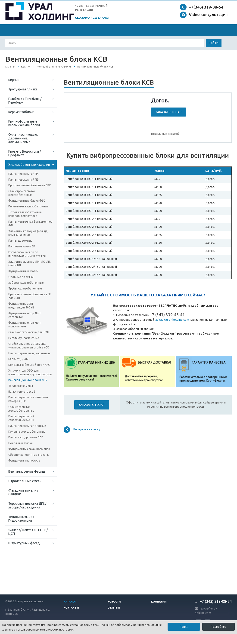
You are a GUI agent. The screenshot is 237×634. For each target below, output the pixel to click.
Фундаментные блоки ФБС (26, 200)
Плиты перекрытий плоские (27, 425)
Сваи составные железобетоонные (21, 408)
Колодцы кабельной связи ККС (29, 364)
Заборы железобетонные (26, 282)
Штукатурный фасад (24, 543)
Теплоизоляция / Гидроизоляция (21, 518)
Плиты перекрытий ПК (23, 173)
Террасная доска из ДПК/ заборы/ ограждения (27, 505)
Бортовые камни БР (21, 246)
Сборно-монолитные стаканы (28, 454)
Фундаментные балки (23, 271)
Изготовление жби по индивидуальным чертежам (27, 254)
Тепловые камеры (20, 385)
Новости (114, 601)
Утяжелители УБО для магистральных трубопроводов (30, 372)
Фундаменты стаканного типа (29, 448)
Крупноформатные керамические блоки (24, 123)
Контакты (71, 607)
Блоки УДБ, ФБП (19, 358)
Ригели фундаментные (23, 337)
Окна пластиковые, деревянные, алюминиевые (23, 138)
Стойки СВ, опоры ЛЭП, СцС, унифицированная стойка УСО (28, 345)
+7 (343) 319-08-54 (215, 601)
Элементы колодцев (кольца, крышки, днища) (28, 233)
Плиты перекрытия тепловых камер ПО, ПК (28, 399)
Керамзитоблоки (21, 112)
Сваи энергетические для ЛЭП (28, 332)
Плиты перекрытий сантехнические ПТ (21, 418)
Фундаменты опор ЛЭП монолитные (24, 324)
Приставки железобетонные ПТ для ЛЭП (30, 296)
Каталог (70, 601)
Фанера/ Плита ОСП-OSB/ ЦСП (28, 532)
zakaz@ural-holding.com (172, 319)
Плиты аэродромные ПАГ (25, 437)
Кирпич (13, 80)
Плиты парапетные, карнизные (29, 353)
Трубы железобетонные (25, 288)
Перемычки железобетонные (28, 206)
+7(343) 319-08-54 (206, 7)
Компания (159, 601)
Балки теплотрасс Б (21, 391)
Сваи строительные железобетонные (21, 193)
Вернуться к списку (86, 429)
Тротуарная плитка (22, 89)
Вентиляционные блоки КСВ (27, 380)
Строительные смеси (24, 481)
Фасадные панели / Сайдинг (23, 492)
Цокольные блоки (20, 443)
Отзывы (113, 607)
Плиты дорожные (20, 240)
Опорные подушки (21, 276)
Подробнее (218, 626)
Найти (213, 42)
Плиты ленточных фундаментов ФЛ (30, 223)
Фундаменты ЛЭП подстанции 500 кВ (21, 305)
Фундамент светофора (24, 460)
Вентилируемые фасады (27, 471)
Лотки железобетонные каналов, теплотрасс (25, 214)
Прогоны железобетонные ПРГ (29, 185)
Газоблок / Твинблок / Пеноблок (24, 100)
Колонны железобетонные (26, 431)
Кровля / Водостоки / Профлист (24, 153)
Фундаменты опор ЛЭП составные (24, 315)
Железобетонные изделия (29, 164)
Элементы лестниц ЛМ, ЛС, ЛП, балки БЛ (29, 263)
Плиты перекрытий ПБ (23, 179)
